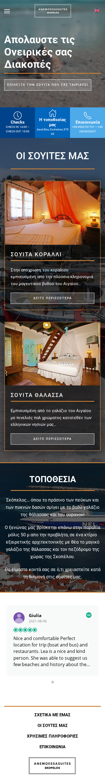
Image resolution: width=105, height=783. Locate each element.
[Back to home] (52, 11)
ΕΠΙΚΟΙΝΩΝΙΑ (52, 746)
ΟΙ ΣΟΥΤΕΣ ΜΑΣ (53, 725)
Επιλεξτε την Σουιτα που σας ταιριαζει (47, 85)
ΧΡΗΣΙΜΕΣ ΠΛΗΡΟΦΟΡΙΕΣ (52, 736)
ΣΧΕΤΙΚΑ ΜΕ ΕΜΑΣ (52, 714)
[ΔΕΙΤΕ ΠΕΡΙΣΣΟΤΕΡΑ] (52, 212)
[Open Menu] (7, 11)
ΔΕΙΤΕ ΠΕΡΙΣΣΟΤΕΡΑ (52, 298)
